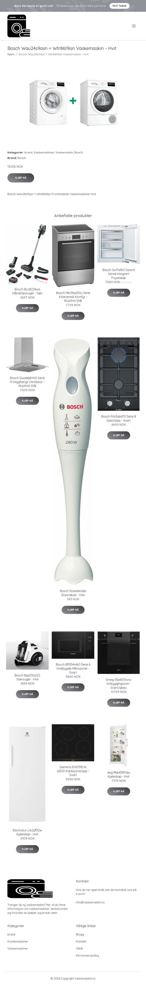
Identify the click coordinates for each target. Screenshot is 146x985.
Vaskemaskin (64, 152)
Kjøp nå (20, 177)
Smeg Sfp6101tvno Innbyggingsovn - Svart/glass (118, 684)
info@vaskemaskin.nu (90, 902)
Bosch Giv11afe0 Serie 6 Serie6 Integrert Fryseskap (118, 274)
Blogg (80, 934)
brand (28, 152)
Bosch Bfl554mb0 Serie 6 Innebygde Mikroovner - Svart (73, 668)
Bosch (79, 152)
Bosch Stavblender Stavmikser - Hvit (73, 593)
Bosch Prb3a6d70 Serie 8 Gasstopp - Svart (118, 418)
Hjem (10, 54)
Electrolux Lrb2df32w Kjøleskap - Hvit (27, 832)
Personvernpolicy (87, 955)
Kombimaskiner (17, 941)
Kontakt (81, 941)
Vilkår (79, 948)
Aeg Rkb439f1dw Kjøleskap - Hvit (118, 774)
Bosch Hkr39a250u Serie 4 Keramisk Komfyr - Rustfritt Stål (73, 297)
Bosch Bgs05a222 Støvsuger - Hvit (27, 677)
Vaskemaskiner (44, 152)
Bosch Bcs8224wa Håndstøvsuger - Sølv (27, 291)
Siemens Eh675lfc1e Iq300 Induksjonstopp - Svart (73, 771)
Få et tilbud (120, 5)
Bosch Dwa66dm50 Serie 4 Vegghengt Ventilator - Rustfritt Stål (27, 382)
